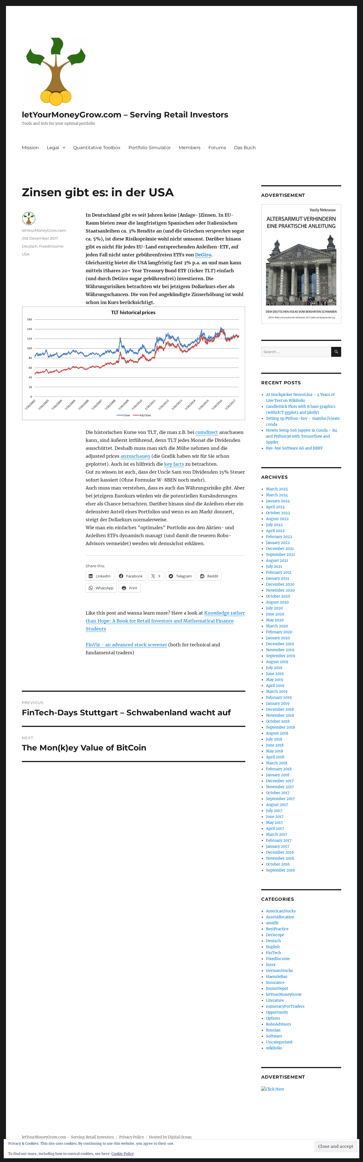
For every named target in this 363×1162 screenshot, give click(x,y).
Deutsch (29, 246)
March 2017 (276, 834)
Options (273, 1018)
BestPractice (277, 929)
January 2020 (278, 638)
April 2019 (275, 685)
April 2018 (275, 757)
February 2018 (279, 769)
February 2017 (279, 840)
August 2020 (277, 602)
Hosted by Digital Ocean (170, 1137)
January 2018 (277, 775)
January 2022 (278, 542)
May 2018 (274, 751)
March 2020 (277, 626)
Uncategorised (279, 1042)
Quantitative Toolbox (97, 147)
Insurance (275, 982)
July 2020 (274, 608)
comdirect (206, 432)
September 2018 (280, 727)
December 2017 (280, 781)
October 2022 (278, 513)
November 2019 (280, 650)
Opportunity (277, 1012)
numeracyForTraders (285, 1006)
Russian (273, 1030)
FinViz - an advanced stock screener (126, 645)
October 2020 (278, 596)
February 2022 (279, 536)
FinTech (273, 952)
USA (25, 254)
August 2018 (277, 733)
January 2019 (278, 703)
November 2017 (280, 786)
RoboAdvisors (278, 1024)
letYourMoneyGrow (283, 994)
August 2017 (277, 804)
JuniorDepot (277, 988)
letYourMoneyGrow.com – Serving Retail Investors (125, 114)
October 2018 (278, 721)
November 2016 (280, 858)
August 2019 (277, 661)
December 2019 (280, 644)
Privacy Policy (131, 1137)
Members (190, 147)
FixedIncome (51, 246)
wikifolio (274, 1048)
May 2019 (274, 679)
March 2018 (276, 763)
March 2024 (277, 495)
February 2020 (279, 632)
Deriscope (275, 935)
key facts (174, 464)
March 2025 (277, 489)
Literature (275, 1000)
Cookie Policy (122, 1154)
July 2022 (274, 524)
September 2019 (280, 655)
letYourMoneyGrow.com (44, 230)
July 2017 (274, 810)
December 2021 (280, 548)
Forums (217, 147)
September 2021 (280, 554)
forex (271, 964)
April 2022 (275, 530)
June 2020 (275, 614)
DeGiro (203, 255)
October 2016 (278, 864)
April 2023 (275, 507)
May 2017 (274, 822)
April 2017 (275, 828)
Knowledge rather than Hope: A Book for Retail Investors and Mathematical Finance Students (165, 621)
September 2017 (280, 798)
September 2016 (280, 870)
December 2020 (280, 584)
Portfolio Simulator (149, 147)
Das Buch (245, 147)
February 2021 (279, 572)
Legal (53, 147)
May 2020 (275, 620)
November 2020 (280, 590)
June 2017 (275, 816)
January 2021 (277, 578)
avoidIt (272, 923)
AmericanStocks (281, 911)
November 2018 (280, 715)
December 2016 (280, 852)
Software (274, 1036)
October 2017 (278, 792)
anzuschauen (135, 456)
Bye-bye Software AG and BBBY (294, 448)
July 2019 (274, 667)
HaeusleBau (276, 976)
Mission (30, 147)
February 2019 (279, 697)
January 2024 (278, 501)
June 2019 (275, 673)
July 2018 (274, 739)
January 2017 (277, 846)
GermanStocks (279, 970)
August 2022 (277, 518)
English (273, 946)
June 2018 (275, 745)
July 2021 (274, 566)
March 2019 (277, 691)
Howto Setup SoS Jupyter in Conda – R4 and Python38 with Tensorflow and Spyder (301, 436)
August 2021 (277, 560)
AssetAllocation (280, 917)
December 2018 (280, 709)
